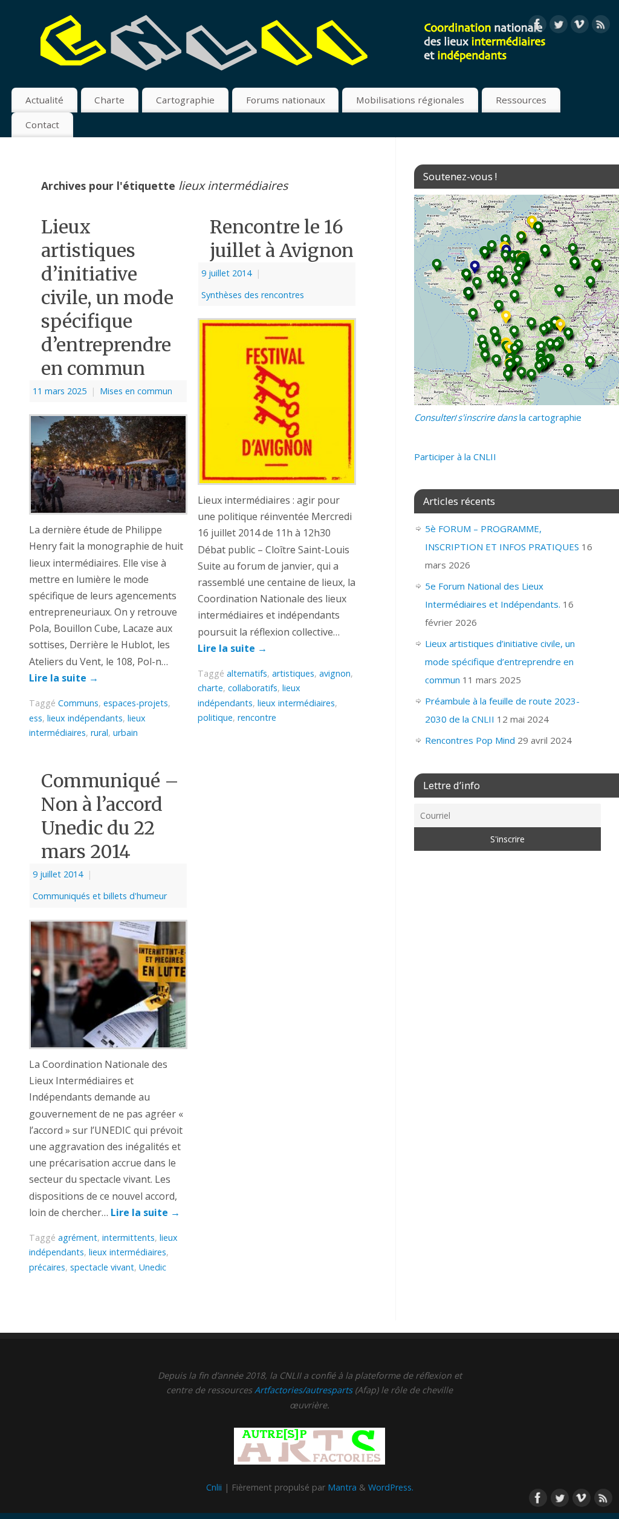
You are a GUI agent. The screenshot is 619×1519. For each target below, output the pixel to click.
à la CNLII (455, 456)
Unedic (152, 1267)
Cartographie (185, 100)
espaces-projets (135, 703)
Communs (78, 703)
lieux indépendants (85, 718)
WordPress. (390, 1487)
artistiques (293, 673)
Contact (42, 125)
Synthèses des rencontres (252, 295)
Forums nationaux (285, 100)
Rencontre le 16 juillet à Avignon (282, 238)
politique (215, 717)
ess (35, 718)
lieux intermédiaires (296, 703)
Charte (109, 100)
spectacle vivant (102, 1267)
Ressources (521, 100)
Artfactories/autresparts (303, 1390)
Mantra (342, 1487)
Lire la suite (64, 678)
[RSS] (601, 26)
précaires (47, 1267)
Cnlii (214, 1487)
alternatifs (247, 673)
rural (99, 732)
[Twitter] (558, 26)
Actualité (44, 100)
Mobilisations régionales (410, 100)
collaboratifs (252, 688)
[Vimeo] (580, 26)
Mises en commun (136, 391)
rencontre (257, 717)
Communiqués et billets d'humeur (100, 896)
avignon (335, 673)
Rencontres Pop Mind (470, 740)
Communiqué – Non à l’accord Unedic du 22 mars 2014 (110, 816)
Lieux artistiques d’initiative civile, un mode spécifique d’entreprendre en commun (107, 297)
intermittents (128, 1237)
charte (210, 688)
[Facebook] (537, 26)
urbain (125, 732)
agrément (77, 1237)
